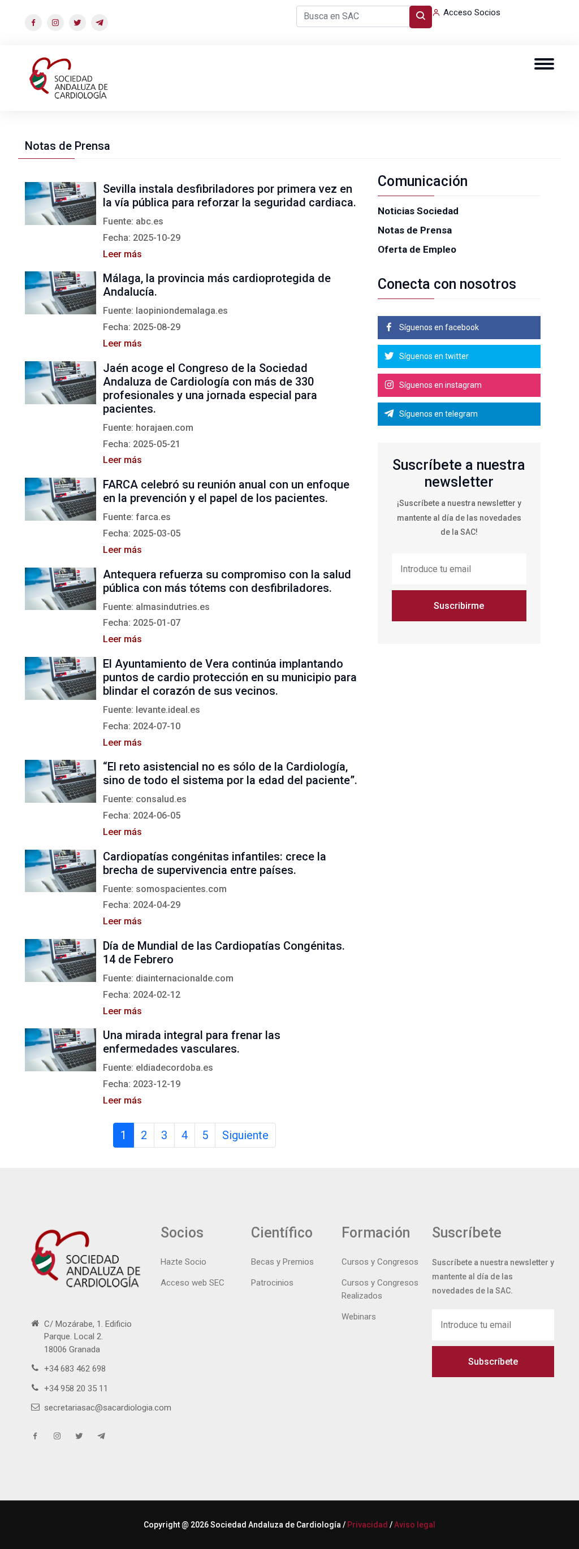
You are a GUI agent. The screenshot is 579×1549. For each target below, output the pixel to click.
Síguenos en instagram (439, 385)
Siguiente (245, 1135)
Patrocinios (272, 1283)
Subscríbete (493, 1361)
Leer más (122, 254)
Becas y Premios (282, 1262)
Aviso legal (414, 1524)
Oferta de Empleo (417, 249)
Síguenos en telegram (437, 413)
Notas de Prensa (415, 230)
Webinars (359, 1317)
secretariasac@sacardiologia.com (107, 1408)
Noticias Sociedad (418, 211)
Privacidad (367, 1524)
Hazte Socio (183, 1262)
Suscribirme (459, 605)
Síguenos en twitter (433, 356)
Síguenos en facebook (438, 327)
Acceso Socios (471, 12)
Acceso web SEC (192, 1283)
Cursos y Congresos (380, 1262)
